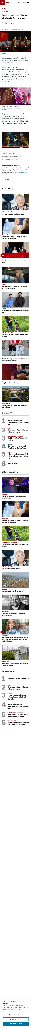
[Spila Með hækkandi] (15, 140)
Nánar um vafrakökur (16, 1009)
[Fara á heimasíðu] (6, 2)
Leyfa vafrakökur (15, 1024)
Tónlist (4, 8)
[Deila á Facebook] (4, 11)
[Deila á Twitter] (7, 11)
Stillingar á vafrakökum (15, 1014)
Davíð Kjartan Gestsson (8, 22)
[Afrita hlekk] (2, 11)
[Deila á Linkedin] (9, 11)
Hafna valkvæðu (15, 1019)
